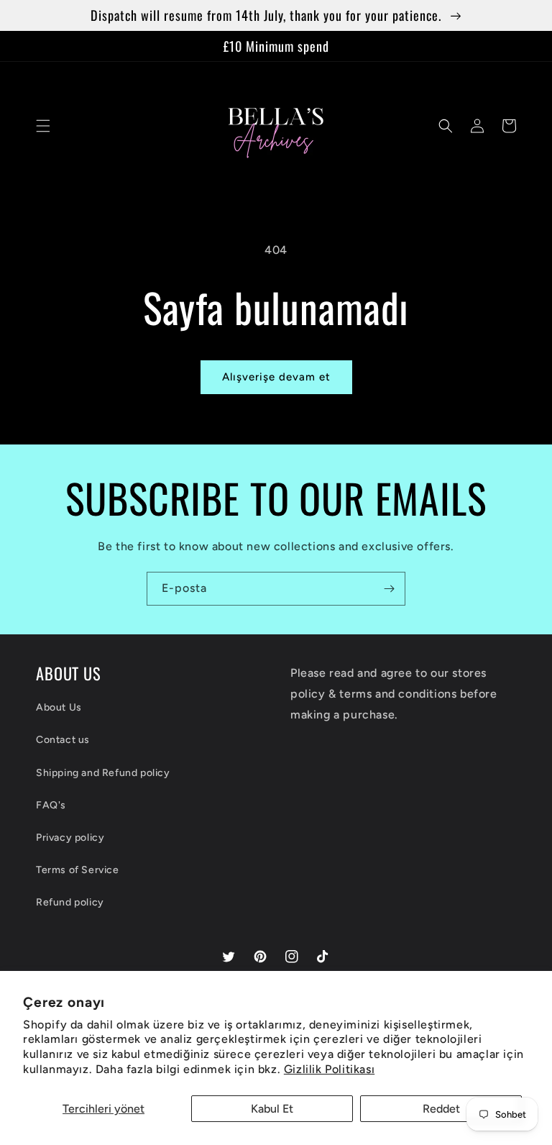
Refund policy (70, 902)
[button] (43, 126)
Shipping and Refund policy (103, 773)
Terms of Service (77, 870)
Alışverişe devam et (276, 376)
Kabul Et (272, 1109)
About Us (59, 707)
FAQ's (51, 805)
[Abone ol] (389, 589)
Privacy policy (70, 837)
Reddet (441, 1109)
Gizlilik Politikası (329, 1069)
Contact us (63, 740)
